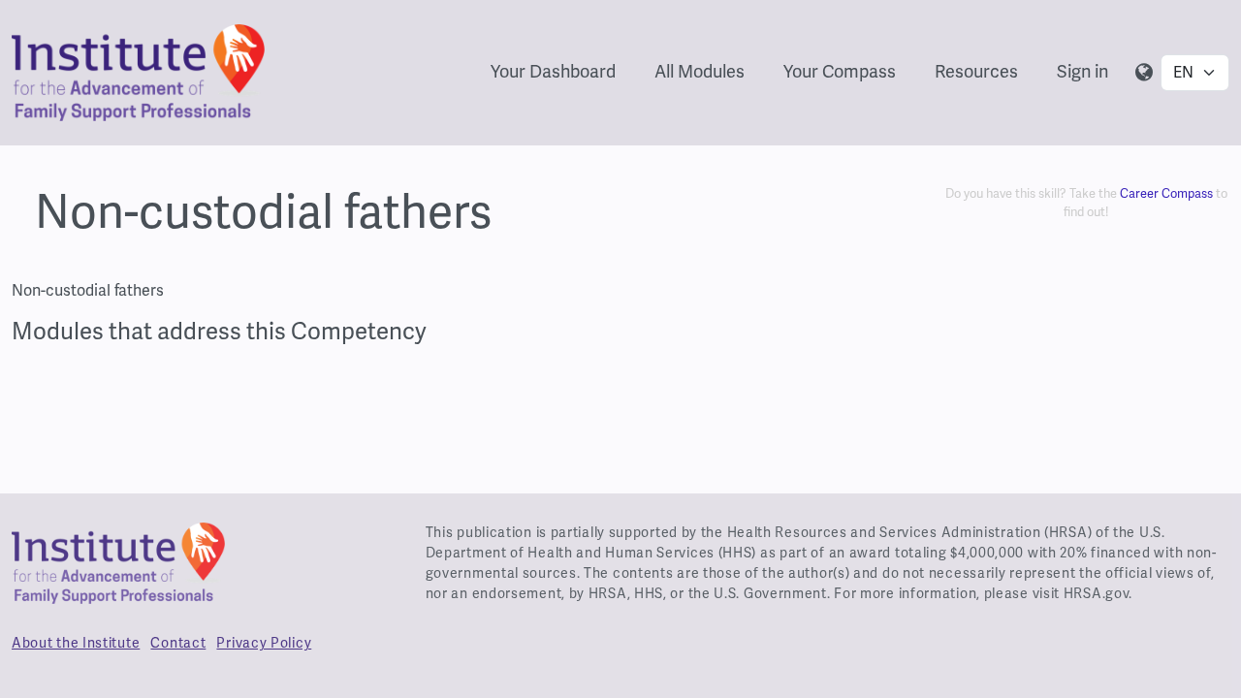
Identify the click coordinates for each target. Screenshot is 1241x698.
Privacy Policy (263, 642)
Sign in (1082, 71)
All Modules (699, 71)
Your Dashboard (553, 71)
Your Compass (839, 71)
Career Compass (1166, 193)
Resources (976, 71)
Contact (178, 642)
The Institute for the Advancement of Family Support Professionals (118, 571)
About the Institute (76, 642)
